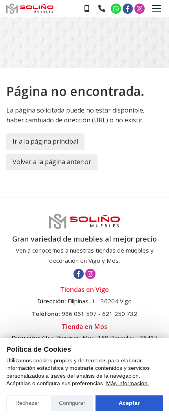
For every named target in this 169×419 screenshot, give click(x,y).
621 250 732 (119, 313)
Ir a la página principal (45, 141)
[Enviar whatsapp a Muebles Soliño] (116, 9)
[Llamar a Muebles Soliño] (86, 8)
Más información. (127, 383)
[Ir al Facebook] (128, 9)
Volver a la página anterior (52, 161)
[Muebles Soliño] (29, 9)
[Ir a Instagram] (139, 9)
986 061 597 (79, 313)
